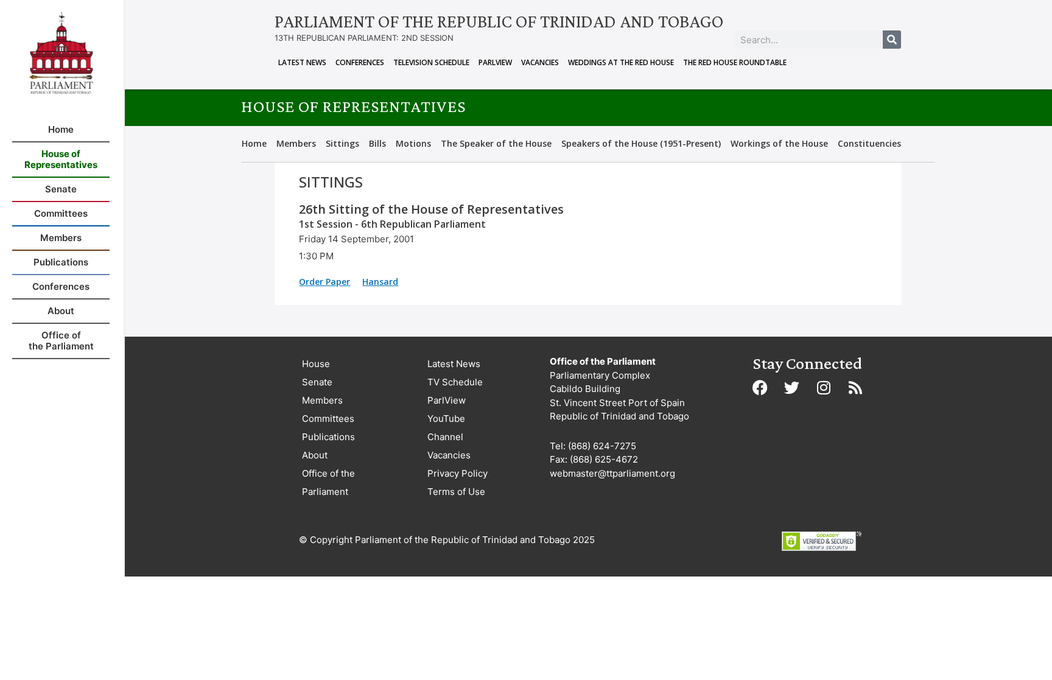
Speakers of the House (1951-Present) (641, 143)
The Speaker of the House (496, 143)
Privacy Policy (457, 473)
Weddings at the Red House (621, 62)
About (315, 455)
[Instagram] (823, 387)
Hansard (380, 281)
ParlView (495, 62)
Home (254, 143)
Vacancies (540, 62)
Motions (413, 143)
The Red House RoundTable (735, 62)
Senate (317, 382)
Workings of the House (779, 143)
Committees (328, 418)
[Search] (892, 39)
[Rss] (855, 387)
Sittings (342, 143)
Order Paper (324, 281)
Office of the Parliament (328, 482)
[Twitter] (792, 387)
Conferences (359, 62)
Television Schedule (431, 62)
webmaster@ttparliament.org (612, 473)
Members (296, 143)
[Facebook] (760, 387)
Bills (377, 143)
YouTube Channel (446, 428)
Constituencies (869, 143)
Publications (328, 437)
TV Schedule (455, 382)
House (316, 364)
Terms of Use (456, 491)
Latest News (302, 62)
